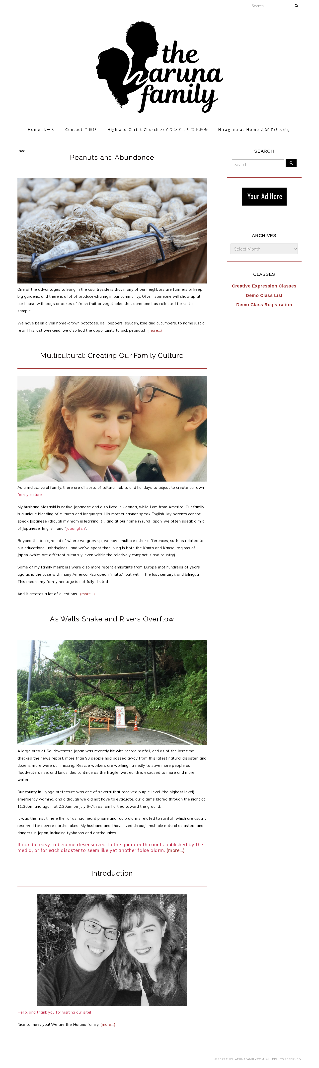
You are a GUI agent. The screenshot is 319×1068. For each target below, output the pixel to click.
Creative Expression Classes (264, 285)
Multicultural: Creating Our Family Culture (112, 355)
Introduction (112, 873)
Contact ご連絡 (81, 129)
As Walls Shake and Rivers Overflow (112, 619)
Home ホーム (41, 129)
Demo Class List (264, 295)
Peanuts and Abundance (112, 157)
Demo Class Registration (264, 304)
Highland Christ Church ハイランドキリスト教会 (157, 129)
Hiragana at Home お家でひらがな (254, 129)
